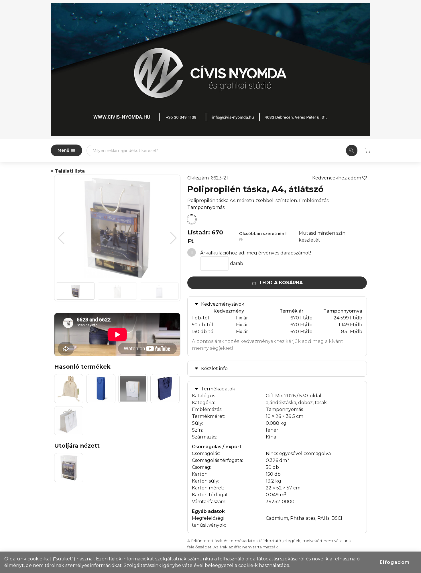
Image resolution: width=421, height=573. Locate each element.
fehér (272, 430)
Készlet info (214, 368)
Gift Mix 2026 (281, 395)
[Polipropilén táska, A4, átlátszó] (191, 219)
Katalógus (203, 395)
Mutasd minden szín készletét (322, 236)
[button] (173, 238)
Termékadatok (218, 389)
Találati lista (69, 171)
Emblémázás (313, 200)
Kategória (203, 402)
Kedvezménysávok (222, 304)
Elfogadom (395, 562)
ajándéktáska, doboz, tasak (296, 402)
